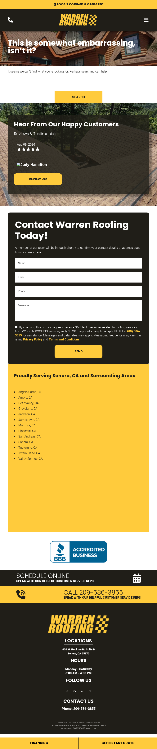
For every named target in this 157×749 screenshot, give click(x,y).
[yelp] (82, 691)
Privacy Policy (32, 339)
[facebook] (67, 691)
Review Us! (38, 179)
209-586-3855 (84, 708)
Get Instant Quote (117, 743)
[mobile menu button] (146, 20)
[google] (75, 691)
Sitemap (56, 725)
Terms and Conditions (64, 339)
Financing (39, 743)
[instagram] (90, 691)
